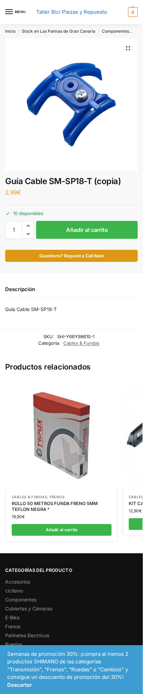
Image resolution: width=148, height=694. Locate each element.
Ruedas (13, 644)
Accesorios (17, 582)
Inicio (10, 31)
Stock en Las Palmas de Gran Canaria (58, 31)
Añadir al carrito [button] (61, 529)
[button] (132, 12)
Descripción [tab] (20, 289)
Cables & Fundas (81, 343)
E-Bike (12, 617)
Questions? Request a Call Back (71, 255)
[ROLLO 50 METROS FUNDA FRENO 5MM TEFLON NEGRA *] (62, 434)
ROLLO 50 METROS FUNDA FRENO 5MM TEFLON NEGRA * (55, 506)
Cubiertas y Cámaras (28, 608)
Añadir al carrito (87, 229)
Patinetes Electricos (27, 635)
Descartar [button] (19, 685)
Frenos (57, 497)
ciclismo (14, 591)
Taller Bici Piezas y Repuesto (71, 12)
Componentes (115, 31)
